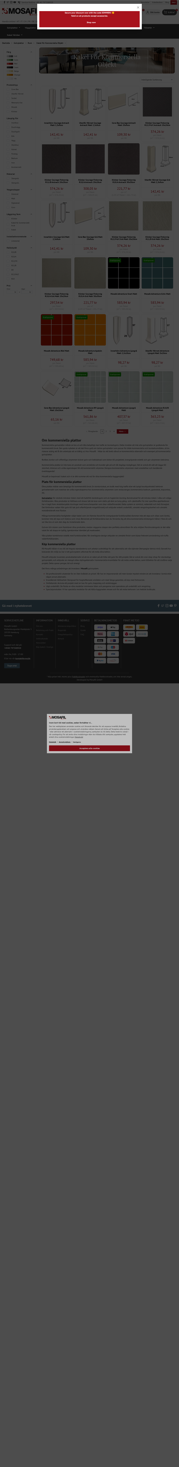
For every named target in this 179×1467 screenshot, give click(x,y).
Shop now (91, 22)
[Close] (138, 7)
